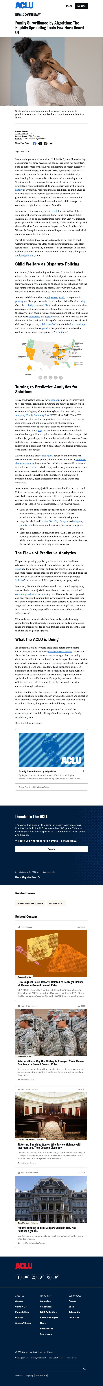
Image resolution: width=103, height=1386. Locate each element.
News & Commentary (27, 15)
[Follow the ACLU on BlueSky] (56, 1277)
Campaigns (45, 1301)
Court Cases (46, 1306)
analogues (47, 455)
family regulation (24, 255)
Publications (46, 1328)
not (31, 467)
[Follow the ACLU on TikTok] (41, 1277)
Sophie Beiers (21, 136)
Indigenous (52, 297)
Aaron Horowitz (21, 134)
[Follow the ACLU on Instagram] (33, 1277)
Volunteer (74, 1317)
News (43, 1323)
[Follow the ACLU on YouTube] (26, 1277)
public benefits (47, 324)
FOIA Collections (48, 1312)
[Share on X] (40, 144)
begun (53, 399)
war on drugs (78, 324)
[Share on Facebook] (34, 144)
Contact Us (21, 1306)
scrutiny (81, 301)
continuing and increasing (28, 594)
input (18, 568)
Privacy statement (38, 1358)
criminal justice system (60, 651)
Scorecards (46, 1334)
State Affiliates (23, 1323)
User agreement (21, 1358)
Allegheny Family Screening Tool (32, 415)
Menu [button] (69, 5)
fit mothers (60, 331)
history (18, 189)
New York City (51, 521)
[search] (84, 1369)
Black (62, 297)
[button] (45, 144)
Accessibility (71, 1358)
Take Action (75, 1312)
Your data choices (56, 1358)
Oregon (64, 521)
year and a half (49, 211)
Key (40, 430)
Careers (19, 1301)
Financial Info (22, 1312)
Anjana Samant (21, 131)
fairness (20, 580)
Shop (71, 1306)
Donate (81, 5)
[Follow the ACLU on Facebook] (18, 1277)
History (19, 1317)
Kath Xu (18, 138)
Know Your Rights (49, 1317)
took (37, 159)
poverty (19, 301)
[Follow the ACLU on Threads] (48, 1277)
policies (46, 328)
